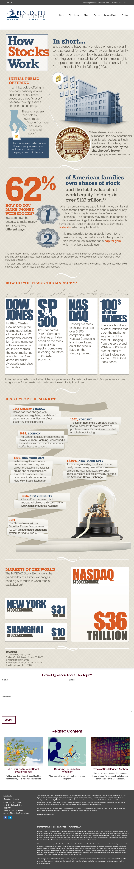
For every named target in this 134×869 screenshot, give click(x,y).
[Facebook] (11, 2)
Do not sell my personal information (85, 810)
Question (6, 696)
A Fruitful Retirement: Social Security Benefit (23, 770)
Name (5, 679)
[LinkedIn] (8, 2)
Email (71, 679)
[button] (74, 15)
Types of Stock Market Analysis (110, 769)
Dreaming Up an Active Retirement (67, 770)
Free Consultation (119, 2)
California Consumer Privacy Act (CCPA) (103, 808)
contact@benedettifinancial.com (96, 2)
